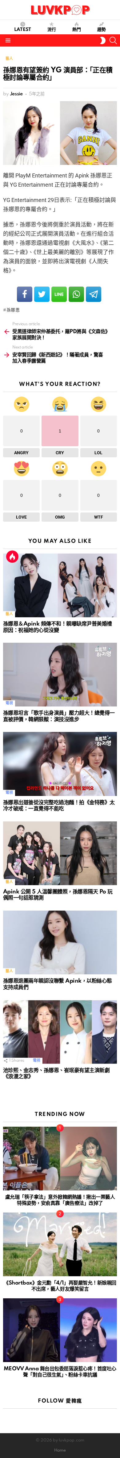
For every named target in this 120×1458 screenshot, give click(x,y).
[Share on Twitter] (42, 294)
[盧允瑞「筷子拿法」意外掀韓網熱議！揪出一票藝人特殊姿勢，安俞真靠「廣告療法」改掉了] (60, 1158)
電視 (9, 703)
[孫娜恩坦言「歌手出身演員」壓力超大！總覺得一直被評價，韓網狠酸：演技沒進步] (60, 674)
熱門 (76, 29)
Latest (22, 29)
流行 (51, 29)
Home (60, 1450)
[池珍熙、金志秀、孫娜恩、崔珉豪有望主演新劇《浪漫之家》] (60, 1032)
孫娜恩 (13, 310)
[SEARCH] (113, 40)
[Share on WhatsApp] (76, 294)
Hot (12, 556)
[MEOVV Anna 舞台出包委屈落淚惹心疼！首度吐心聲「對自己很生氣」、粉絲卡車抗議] (60, 1330)
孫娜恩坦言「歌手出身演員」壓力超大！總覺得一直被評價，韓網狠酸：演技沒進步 (59, 716)
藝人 (9, 614)
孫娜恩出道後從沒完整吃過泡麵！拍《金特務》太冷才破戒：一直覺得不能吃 (59, 806)
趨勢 (101, 29)
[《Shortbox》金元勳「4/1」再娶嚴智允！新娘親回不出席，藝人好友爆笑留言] (60, 1244)
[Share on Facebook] (24, 294)
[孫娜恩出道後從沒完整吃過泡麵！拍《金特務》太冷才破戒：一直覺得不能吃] (60, 764)
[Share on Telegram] (93, 294)
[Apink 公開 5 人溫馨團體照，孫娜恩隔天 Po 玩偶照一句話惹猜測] (60, 853)
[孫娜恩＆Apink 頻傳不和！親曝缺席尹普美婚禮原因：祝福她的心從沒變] (60, 585)
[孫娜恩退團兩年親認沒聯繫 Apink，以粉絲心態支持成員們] (60, 942)
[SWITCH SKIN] (102, 40)
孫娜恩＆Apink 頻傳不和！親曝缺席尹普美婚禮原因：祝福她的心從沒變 (57, 627)
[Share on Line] (59, 294)
